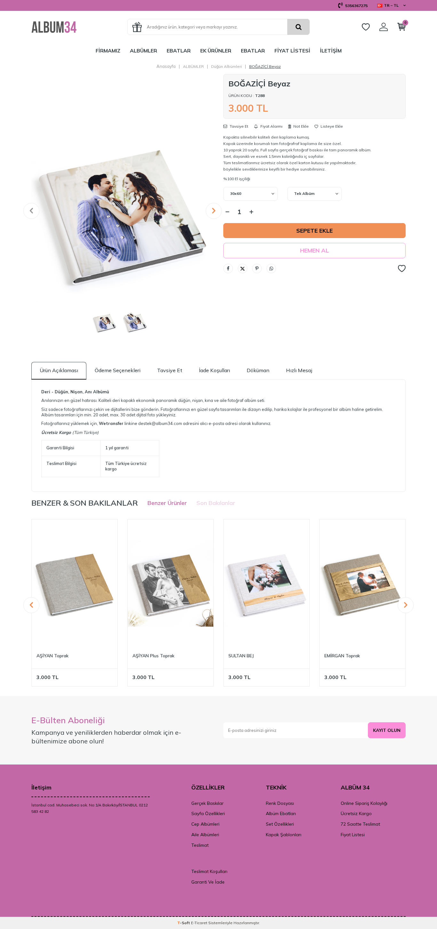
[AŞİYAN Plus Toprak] (170, 583)
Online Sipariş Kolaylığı (364, 803)
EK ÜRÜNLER (215, 50)
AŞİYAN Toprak (52, 656)
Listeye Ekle (331, 126)
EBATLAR (179, 50)
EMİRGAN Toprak (342, 656)
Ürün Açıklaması (59, 370)
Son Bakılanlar (215, 503)
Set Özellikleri (280, 824)
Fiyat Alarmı (270, 126)
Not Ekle (300, 126)
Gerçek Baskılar (207, 803)
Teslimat (200, 845)
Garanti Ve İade (208, 882)
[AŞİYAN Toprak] (74, 583)
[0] (401, 28)
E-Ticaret (199, 922)
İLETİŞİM (331, 50)
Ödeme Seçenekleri (117, 370)
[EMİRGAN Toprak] (362, 583)
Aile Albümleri (205, 834)
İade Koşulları (214, 370)
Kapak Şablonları (283, 834)
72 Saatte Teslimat (360, 824)
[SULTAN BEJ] (266, 583)
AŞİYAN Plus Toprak (153, 656)
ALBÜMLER (143, 50)
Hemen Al (314, 250)
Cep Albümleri (205, 824)
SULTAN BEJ (241, 656)
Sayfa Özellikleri (208, 813)
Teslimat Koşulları (209, 871)
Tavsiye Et (238, 126)
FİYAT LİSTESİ (292, 50)
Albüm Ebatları (281, 813)
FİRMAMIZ (108, 50)
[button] (31, 211)
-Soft (184, 922)
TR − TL (391, 5)
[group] (122, 211)
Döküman (258, 370)
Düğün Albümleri (226, 66)
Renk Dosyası (280, 803)
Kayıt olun (387, 730)
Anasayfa (166, 66)
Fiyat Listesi (353, 834)
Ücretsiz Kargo (356, 813)
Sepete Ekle (314, 230)
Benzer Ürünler (167, 503)
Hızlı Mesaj (299, 370)
